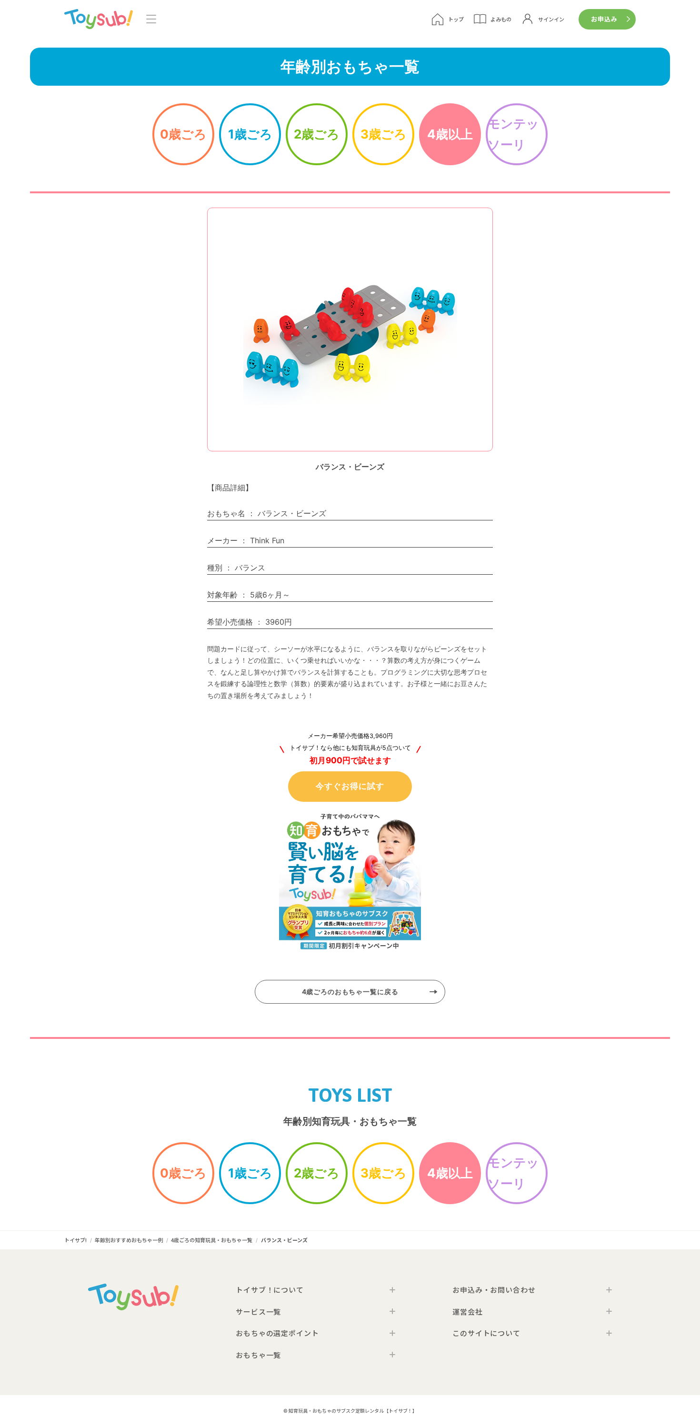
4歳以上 (450, 134)
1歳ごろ (250, 134)
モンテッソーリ (513, 134)
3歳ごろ (383, 134)
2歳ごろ (317, 134)
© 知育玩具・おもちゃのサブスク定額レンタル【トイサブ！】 (350, 1410)
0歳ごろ (183, 134)
